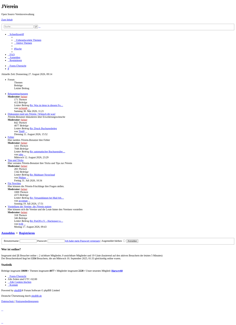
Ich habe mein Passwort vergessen (82, 241)
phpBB (18, 290)
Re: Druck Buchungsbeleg (43, 128)
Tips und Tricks (15, 160)
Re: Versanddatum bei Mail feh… (47, 197)
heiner (24, 96)
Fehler (11, 137)
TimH (22, 131)
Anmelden (8, 233)
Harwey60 (117, 270)
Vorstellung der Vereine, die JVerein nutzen (29, 206)
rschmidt (23, 108)
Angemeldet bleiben (111, 241)
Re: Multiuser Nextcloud (42, 174)
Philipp (22, 177)
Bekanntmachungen (18, 93)
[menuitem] (27, 40)
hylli (21, 224)
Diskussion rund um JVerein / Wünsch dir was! (31, 114)
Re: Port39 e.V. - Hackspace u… (46, 221)
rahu (21, 154)
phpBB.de (36, 295)
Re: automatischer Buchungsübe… (47, 151)
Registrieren (27, 233)
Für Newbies (14, 183)
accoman (23, 200)
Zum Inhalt (7, 19)
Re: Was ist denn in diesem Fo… (46, 105)
